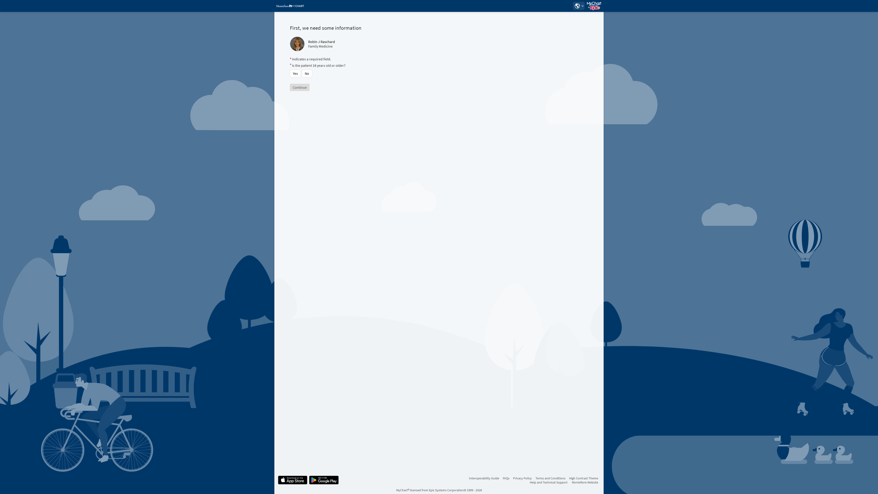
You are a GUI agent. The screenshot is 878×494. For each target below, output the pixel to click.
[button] (578, 6)
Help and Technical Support (548, 482)
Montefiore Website (585, 482)
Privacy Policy (522, 478)
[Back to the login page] (290, 6)
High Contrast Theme (583, 478)
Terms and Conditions (550, 478)
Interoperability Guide (484, 478)
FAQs (506, 478)
